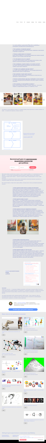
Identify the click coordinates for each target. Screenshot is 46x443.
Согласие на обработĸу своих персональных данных (21, 169)
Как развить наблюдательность (30, 373)
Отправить (33, 167)
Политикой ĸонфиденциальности (16, 170)
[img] (10, 303)
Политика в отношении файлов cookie (16, 436)
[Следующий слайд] (44, 100)
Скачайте (7, 271)
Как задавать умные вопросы (29, 328)
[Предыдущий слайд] (2, 100)
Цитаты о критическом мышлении (30, 405)
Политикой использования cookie (38, 437)
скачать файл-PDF (28, 137)
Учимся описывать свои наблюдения (31, 350)
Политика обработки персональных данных (5, 436)
